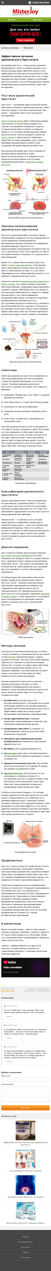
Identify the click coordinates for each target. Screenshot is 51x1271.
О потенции (26, 1257)
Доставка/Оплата (25, 1242)
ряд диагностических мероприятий (17, 555)
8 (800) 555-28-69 (40, 2)
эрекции (11, 657)
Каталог (11, 20)
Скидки (25, 1252)
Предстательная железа (12, 121)
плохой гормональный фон (20, 265)
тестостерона (7, 137)
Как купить (25, 1247)
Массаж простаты (13, 753)
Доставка (37, 20)
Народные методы (13, 773)
